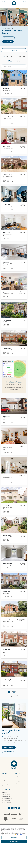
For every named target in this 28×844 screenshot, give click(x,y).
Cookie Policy (19, 834)
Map (18, 61)
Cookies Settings (14, 837)
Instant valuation (5, 792)
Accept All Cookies (14, 841)
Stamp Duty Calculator (6, 802)
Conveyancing (5, 783)
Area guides (17, 776)
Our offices (4, 776)
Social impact (17, 783)
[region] (14, 834)
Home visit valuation (6, 794)
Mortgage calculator (6, 800)
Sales (3, 778)
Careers (16, 785)
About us (17, 778)
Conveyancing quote (6, 796)
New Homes (4, 785)
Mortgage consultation (7, 798)
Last (22, 692)
